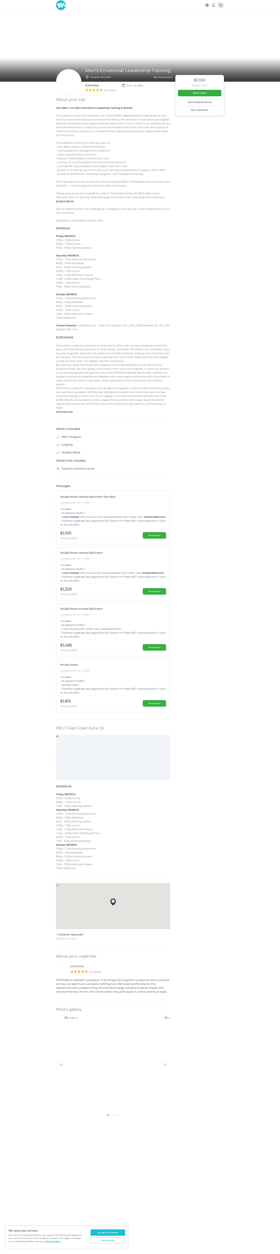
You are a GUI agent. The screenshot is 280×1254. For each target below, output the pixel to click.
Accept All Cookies (107, 1232)
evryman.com (64, 411)
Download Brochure (200, 102)
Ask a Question (199, 109)
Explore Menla (64, 201)
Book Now (199, 93)
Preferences (107, 1240)
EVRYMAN (77, 966)
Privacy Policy (52, 1241)
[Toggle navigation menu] (220, 5)
